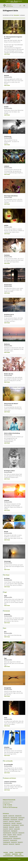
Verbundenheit (16, 838)
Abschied (6, 75)
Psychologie (14, 830)
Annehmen (11, 815)
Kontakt (11, 852)
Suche (19, 834)
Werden (5, 844)
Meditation (7, 344)
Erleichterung (7, 136)
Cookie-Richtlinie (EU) (8, 855)
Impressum (7, 854)
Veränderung (13, 840)
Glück (13, 823)
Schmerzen (21, 832)
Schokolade (7, 614)
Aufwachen (18, 815)
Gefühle (6, 225)
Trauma (5, 836)
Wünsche (11, 844)
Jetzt (5, 631)
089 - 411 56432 (10, 1)
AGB (20, 854)
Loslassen (6, 166)
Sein (4, 834)
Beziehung (21, 817)
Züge (5, 658)
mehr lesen (7, 54)
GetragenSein (7, 688)
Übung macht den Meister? (11, 403)
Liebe (11, 829)
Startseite (16, 15)
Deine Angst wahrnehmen (11, 196)
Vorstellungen (6, 842)
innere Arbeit (6, 825)
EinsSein (6, 106)
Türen (5, 717)
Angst (5, 815)
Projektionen (6, 830)
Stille (14, 834)
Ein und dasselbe (8, 764)
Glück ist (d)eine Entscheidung (12, 433)
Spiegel (9, 834)
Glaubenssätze (8, 285)
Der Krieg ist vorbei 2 (9, 470)
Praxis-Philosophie (19, 852)
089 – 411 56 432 (8, 804)
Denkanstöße (8, 77)
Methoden (7, 38)
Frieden (11, 821)
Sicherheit (6, 747)
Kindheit (5, 827)
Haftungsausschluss (19, 855)
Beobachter (6, 817)
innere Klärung (15, 825)
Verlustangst (7, 561)
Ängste (17, 844)
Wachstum (14, 842)
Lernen (5, 829)
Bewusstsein (14, 817)
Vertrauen (6, 840)
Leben (17, 827)
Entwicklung (14, 819)
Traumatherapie (13, 836)
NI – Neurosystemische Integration (13, 37)
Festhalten (7, 255)
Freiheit (20, 819)
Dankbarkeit (6, 819)
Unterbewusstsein (7, 838)
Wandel (6, 531)
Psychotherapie (7, 832)
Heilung (19, 823)
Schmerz (14, 832)
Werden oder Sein (8, 374)
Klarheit (11, 827)
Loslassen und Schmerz (10, 781)
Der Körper (7, 578)
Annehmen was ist (9, 314)
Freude (5, 821)
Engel (5, 595)
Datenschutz (15, 854)
